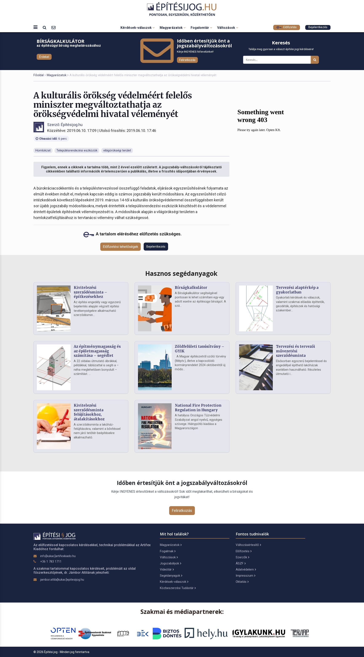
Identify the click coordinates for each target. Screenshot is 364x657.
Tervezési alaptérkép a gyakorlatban (297, 290)
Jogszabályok (169, 563)
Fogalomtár (200, 28)
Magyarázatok (171, 28)
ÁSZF (240, 563)
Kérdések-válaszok (136, 28)
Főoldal (38, 75)
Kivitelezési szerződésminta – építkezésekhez (90, 292)
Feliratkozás (187, 60)
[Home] (182, 9)
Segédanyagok (170, 575)
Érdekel (44, 56)
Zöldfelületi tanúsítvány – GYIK (199, 348)
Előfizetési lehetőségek (120, 247)
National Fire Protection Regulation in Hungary (198, 407)
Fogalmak (166, 551)
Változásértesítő (247, 545)
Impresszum (244, 575)
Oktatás (241, 582)
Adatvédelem (245, 569)
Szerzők (241, 557)
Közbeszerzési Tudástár (177, 588)
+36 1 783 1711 (51, 561)
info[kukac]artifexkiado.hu (58, 556)
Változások (226, 28)
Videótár (166, 569)
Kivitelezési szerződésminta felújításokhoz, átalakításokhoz (89, 412)
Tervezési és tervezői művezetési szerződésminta (295, 351)
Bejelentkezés (317, 27)
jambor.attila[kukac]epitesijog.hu (62, 579)
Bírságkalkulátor (191, 287)
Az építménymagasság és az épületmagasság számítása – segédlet (97, 351)
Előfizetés (289, 27)
